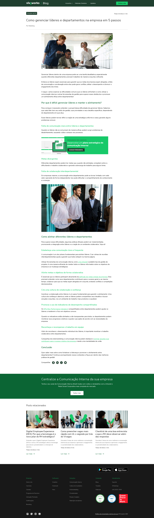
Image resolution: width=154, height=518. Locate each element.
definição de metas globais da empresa (93, 277)
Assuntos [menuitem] (68, 3)
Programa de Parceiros (32, 493)
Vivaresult (55, 486)
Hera (53, 489)
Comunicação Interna (76, 482)
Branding (28, 504)
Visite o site (122, 3)
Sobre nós (29, 482)
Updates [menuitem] (93, 3)
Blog (97, 482)
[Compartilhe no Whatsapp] (61, 362)
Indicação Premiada (31, 497)
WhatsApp (115, 486)
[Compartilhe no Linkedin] (57, 362)
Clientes (28, 489)
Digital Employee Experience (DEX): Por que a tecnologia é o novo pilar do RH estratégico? (41, 434)
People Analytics (74, 497)
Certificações (30, 501)
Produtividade (74, 493)
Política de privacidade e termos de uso (106, 514)
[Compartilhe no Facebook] (53, 362)
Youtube (98, 486)
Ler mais (29, 454)
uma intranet (82, 262)
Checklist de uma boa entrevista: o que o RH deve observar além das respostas (111, 434)
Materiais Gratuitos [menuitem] (81, 3)
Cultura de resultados (76, 486)
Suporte (114, 482)
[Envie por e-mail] (65, 362)
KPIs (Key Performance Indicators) (56, 309)
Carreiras (28, 486)
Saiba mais (77, 393)
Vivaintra (54, 482)
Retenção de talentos (76, 501)
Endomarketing (74, 489)
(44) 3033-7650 (117, 489)
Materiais (98, 489)
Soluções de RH (31, 13)
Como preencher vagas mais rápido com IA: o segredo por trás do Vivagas (77, 434)
